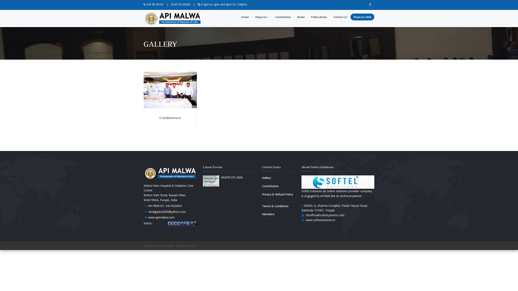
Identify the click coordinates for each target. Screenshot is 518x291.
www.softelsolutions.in (320, 220)
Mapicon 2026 (362, 17)
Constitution (283, 17)
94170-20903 (181, 4)
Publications (319, 17)
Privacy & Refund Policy (277, 194)
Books (301, 17)
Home (245, 17)
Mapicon (260, 17)
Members (268, 214)
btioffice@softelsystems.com (325, 215)
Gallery (266, 178)
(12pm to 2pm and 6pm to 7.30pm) (223, 4)
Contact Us (340, 17)
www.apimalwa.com (161, 217)
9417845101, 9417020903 (165, 206)
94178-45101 (155, 4)
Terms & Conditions (275, 206)
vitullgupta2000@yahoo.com (167, 212)
